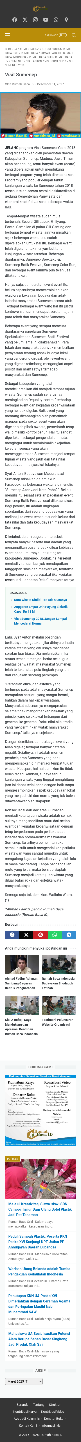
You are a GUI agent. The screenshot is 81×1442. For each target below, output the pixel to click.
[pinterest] (40, 935)
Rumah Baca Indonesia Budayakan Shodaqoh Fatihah (58, 983)
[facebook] (12, 935)
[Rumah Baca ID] (40, 8)
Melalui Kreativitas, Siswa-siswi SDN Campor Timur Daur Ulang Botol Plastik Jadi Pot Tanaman (40, 1209)
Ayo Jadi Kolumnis (27, 1418)
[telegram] (69, 935)
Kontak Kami (28, 1425)
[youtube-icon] (46, 20)
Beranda (23, 1404)
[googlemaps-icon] (66, 20)
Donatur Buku (53, 1418)
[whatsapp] (55, 935)
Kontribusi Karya (25, 1411)
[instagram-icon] (35, 20)
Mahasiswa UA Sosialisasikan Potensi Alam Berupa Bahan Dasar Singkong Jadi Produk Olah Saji (39, 1339)
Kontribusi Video (52, 1411)
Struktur (55, 1404)
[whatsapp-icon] (56, 20)
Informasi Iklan (51, 1425)
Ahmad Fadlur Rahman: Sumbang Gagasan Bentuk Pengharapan (21, 983)
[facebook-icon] (14, 20)
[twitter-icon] (25, 20)
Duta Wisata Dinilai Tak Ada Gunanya (40, 600)
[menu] (10, 35)
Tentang (39, 1404)
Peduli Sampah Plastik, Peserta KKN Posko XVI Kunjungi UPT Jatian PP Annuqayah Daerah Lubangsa (37, 1241)
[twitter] (26, 935)
